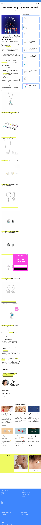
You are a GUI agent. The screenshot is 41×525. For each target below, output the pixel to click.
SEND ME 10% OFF (20, 269)
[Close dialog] (27, 254)
